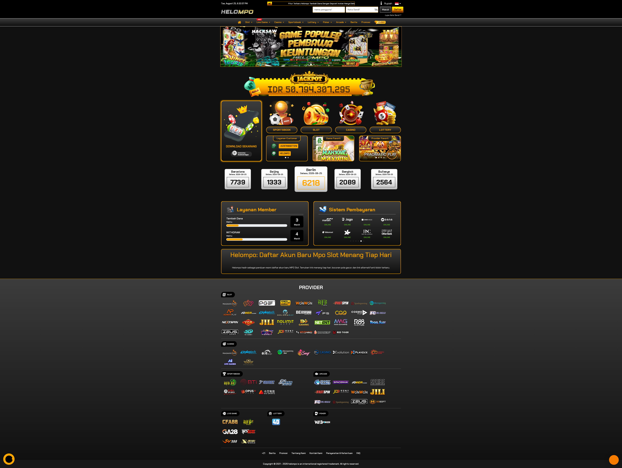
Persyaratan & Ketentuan (339, 453)
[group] (379, 148)
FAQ (358, 453)
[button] (398, 46)
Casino (278, 22)
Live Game (262, 22)
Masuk (385, 9)
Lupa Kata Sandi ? (393, 15)
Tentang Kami (298, 453)
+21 (263, 453)
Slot (247, 22)
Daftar (397, 9)
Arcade (340, 22)
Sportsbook (294, 22)
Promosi (365, 22)
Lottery (312, 22)
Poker (326, 22)
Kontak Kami (316, 453)
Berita (354, 22)
